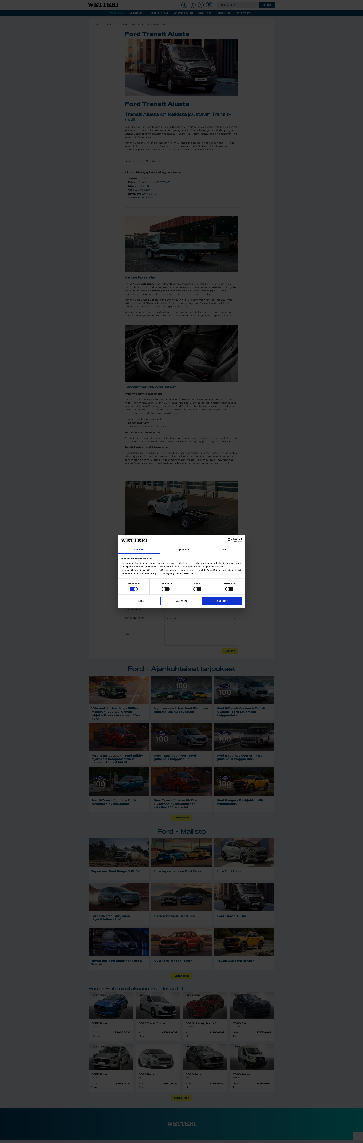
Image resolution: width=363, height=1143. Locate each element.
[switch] (166, 589)
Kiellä (140, 601)
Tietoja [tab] (224, 549)
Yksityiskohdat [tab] (181, 549)
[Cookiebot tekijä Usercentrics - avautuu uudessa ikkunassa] (229, 540)
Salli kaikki (222, 601)
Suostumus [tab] (139, 549)
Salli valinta (181, 601)
